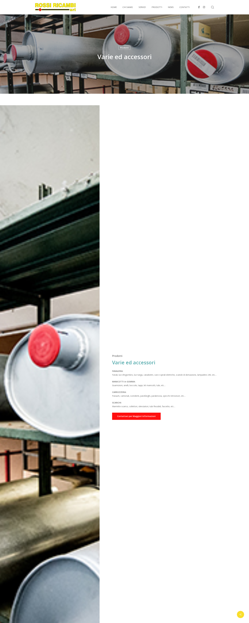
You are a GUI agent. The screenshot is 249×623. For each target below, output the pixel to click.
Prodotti (124, 47)
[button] (136, 416)
